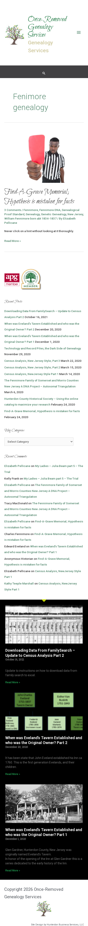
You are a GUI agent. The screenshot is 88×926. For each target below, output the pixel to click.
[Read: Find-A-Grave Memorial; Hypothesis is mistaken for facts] (44, 156)
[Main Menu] (79, 32)
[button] (44, 73)
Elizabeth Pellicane (17, 466)
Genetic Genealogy (53, 214)
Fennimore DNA (49, 210)
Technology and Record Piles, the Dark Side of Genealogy (42, 348)
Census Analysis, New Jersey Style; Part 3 (32, 360)
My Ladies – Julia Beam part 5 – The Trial (51, 478)
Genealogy (33, 214)
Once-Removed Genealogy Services (47, 27)
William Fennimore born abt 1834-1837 (30, 218)
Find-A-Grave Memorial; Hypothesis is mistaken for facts (39, 196)
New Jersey (75, 214)
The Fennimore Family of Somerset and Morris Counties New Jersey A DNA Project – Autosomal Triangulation (43, 490)
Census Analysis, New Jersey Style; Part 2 (32, 367)
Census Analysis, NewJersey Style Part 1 (31, 374)
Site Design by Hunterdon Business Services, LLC (57, 924)
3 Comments (12, 210)
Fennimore (30, 210)
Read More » (12, 240)
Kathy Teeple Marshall (19, 583)
